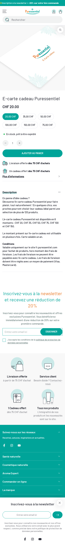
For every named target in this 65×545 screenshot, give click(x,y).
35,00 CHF (28, 116)
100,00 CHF (11, 124)
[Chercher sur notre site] (7, 20)
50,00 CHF (45, 116)
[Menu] (4, 11)
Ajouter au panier (32, 153)
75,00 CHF (47, 124)
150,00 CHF (29, 124)
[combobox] (29, 19)
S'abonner (51, 331)
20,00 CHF (10, 116)
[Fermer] (58, 20)
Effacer (51, 19)
